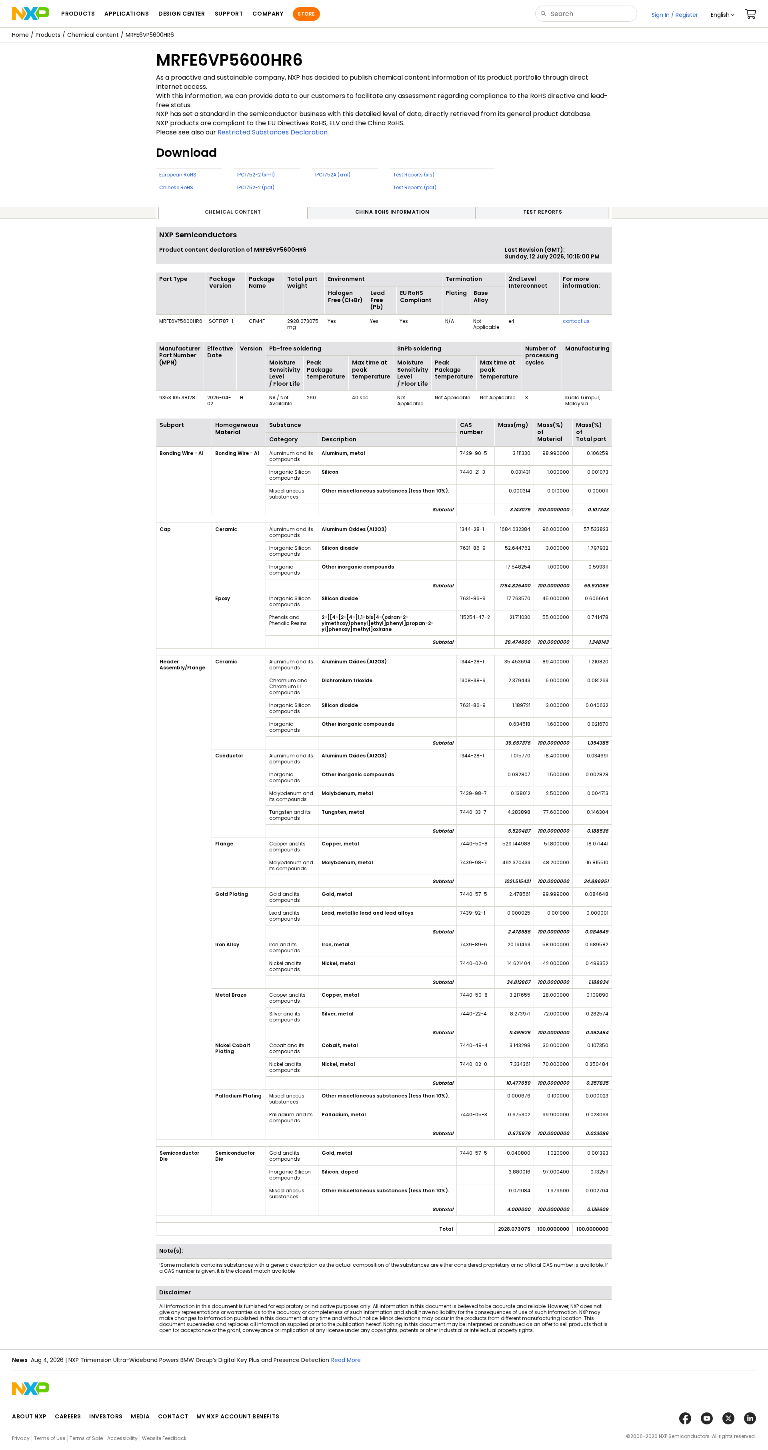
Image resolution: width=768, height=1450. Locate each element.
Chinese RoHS (176, 187)
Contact (173, 1416)
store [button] (306, 13)
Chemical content (93, 35)
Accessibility (122, 1438)
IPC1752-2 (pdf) (255, 187)
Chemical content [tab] (233, 211)
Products (48, 35)
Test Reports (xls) (413, 174)
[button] (722, 15)
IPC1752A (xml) (332, 174)
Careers (68, 1416)
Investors (106, 1416)
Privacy (21, 1438)
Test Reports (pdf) (414, 187)
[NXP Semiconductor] (30, 13)
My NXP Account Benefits (238, 1416)
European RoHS (177, 174)
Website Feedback (164, 1438)
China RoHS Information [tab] (392, 211)
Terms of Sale (86, 1438)
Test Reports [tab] (542, 211)
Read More (346, 1360)
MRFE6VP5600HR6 (150, 35)
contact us (576, 321)
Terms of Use (49, 1438)
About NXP (29, 1416)
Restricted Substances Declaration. (273, 132)
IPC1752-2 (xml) (256, 174)
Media (140, 1416)
